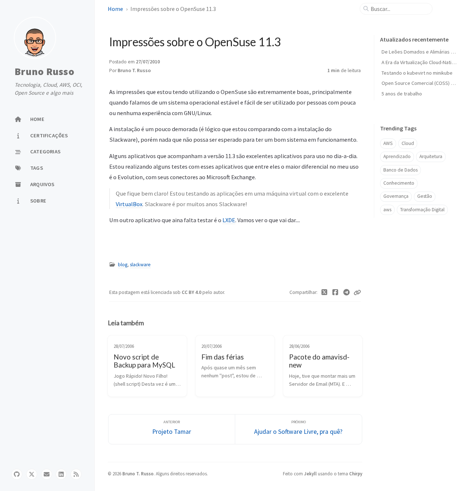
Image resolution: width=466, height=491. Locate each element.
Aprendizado (397, 156)
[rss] (76, 474)
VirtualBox (129, 204)
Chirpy (355, 473)
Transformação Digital (422, 210)
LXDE (228, 220)
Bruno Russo (44, 72)
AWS (388, 143)
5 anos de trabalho (402, 93)
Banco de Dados (400, 170)
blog (122, 265)
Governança (395, 196)
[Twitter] (324, 292)
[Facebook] (335, 292)
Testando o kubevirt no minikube (417, 73)
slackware (140, 265)
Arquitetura (430, 156)
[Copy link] (357, 292)
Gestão (424, 196)
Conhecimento (398, 183)
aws (387, 210)
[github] (17, 474)
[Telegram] (347, 292)
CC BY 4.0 (192, 292)
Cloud (408, 143)
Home (115, 8)
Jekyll (310, 473)
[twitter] (32, 474)
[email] (47, 474)
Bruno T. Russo (134, 70)
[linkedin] (61, 474)
